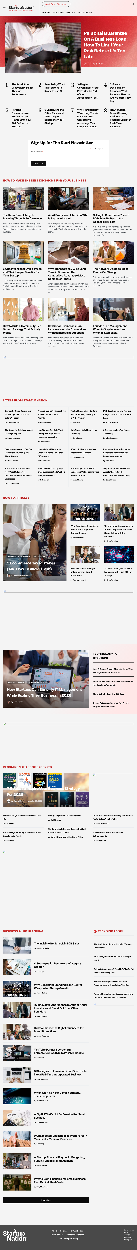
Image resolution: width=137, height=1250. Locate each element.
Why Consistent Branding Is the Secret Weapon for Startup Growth (84, 529)
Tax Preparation (39, 556)
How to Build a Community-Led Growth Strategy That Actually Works (22, 329)
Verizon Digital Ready (68, 1238)
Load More (46, 1200)
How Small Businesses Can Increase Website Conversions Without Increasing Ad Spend (67, 329)
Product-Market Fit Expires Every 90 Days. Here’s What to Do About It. (52, 414)
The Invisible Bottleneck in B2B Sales (108, 694)
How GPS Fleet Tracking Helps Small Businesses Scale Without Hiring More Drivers (51, 471)
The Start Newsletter (74, 1235)
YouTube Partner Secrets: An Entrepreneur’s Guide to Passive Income (59, 1051)
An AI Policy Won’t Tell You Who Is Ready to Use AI (68, 217)
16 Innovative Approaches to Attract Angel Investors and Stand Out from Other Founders (60, 1008)
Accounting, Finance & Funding (19, 556)
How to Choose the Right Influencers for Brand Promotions (83, 572)
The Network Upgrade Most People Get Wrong (110, 270)
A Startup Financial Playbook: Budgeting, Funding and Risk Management (59, 1159)
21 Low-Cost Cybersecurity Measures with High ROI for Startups (118, 572)
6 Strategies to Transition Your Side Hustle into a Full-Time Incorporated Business (60, 1073)
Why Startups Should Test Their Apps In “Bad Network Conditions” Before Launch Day (117, 471)
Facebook (128, 1232)
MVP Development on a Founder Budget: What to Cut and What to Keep (117, 414)
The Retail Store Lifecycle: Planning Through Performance (22, 217)
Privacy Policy (76, 1231)
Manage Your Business (16, 682)
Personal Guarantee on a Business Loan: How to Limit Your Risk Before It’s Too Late (106, 44)
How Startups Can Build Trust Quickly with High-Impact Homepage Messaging (50, 433)
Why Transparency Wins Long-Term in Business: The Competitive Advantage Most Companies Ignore (67, 273)
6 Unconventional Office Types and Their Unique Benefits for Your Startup (22, 272)
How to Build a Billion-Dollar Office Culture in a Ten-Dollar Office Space (50, 452)
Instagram (128, 1240)
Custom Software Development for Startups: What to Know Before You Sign (18, 414)
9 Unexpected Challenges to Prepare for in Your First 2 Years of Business (60, 1137)
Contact (63, 1231)
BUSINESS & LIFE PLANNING (23, 931)
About (54, 1231)
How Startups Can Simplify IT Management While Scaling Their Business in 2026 (85, 471)
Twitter (127, 1235)
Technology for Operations (37, 682)
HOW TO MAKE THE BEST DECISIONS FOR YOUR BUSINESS (44, 180)
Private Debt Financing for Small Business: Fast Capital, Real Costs (60, 1180)
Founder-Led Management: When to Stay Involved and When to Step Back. (110, 329)
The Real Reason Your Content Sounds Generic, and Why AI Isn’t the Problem (84, 414)
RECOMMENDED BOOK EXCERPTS (27, 767)
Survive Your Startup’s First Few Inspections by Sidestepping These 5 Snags (19, 452)
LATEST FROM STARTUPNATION (25, 400)
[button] (4, 8)
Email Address (37, 152)
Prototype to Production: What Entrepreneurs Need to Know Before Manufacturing (116, 452)
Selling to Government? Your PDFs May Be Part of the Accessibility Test (110, 218)
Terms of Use (57, 1235)
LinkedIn (127, 1237)
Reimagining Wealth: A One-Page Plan (64, 815)
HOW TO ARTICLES (16, 497)
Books (10, 782)
